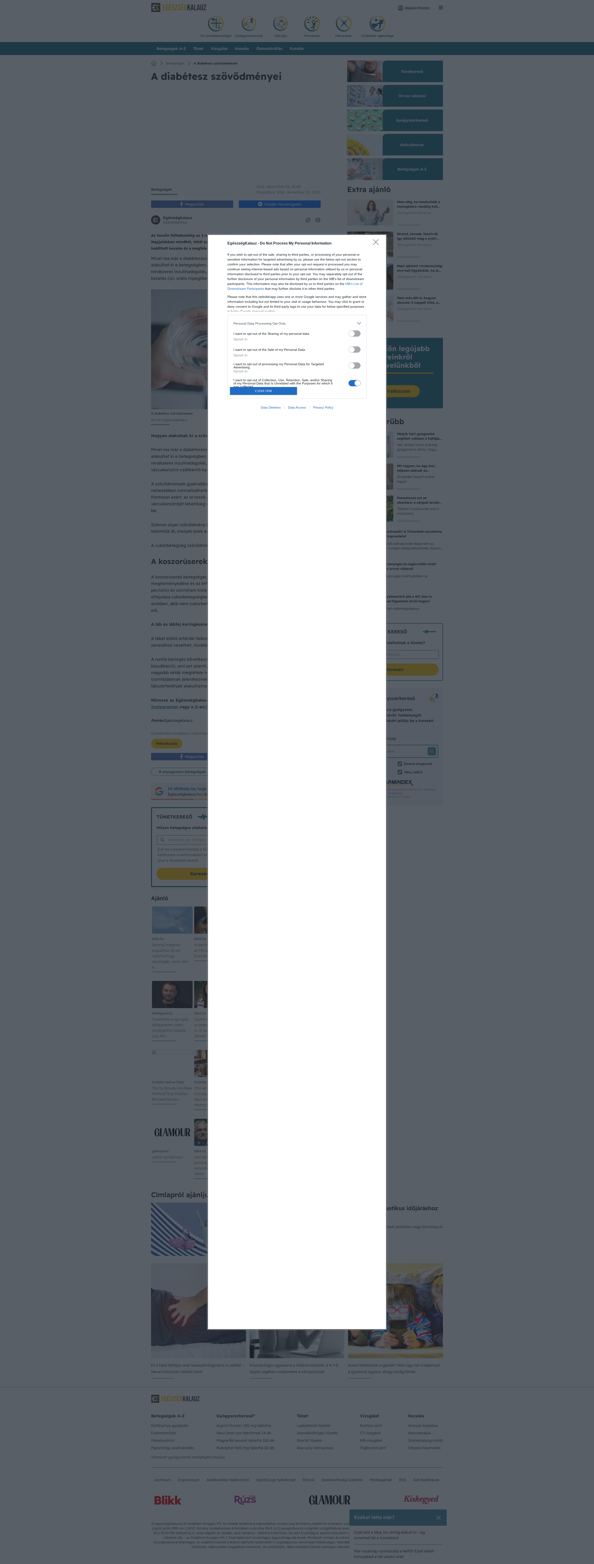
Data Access (297, 407)
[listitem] (297, 323)
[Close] (377, 243)
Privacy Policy (323, 407)
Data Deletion (271, 407)
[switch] (355, 333)
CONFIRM (263, 391)
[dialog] (297, 782)
